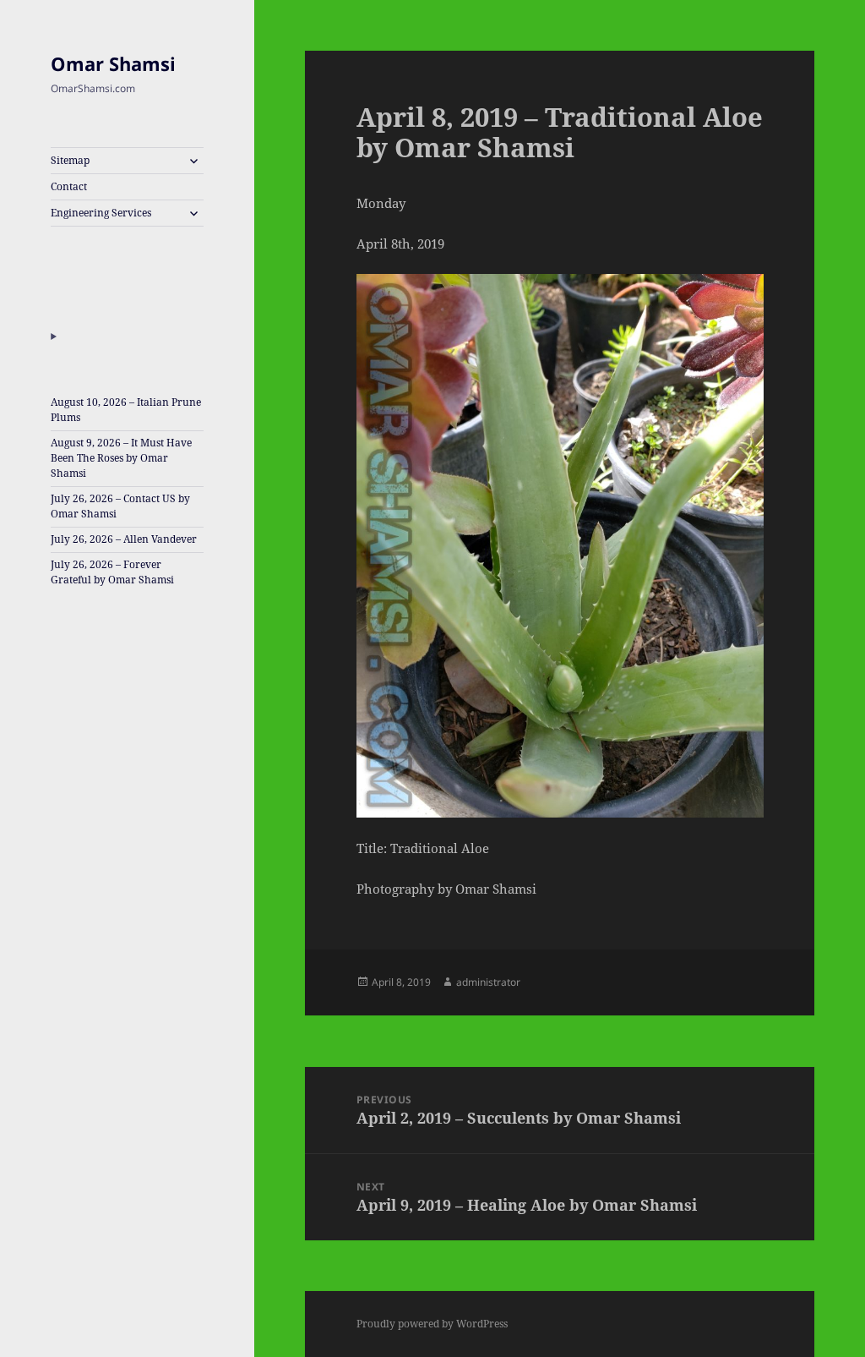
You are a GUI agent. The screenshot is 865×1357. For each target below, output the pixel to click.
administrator (488, 982)
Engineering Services (101, 212)
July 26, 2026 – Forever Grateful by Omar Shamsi (112, 572)
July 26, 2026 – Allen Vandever (124, 539)
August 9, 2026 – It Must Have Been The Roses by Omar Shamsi (121, 457)
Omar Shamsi (113, 63)
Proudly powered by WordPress (432, 1323)
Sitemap (70, 160)
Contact (69, 186)
